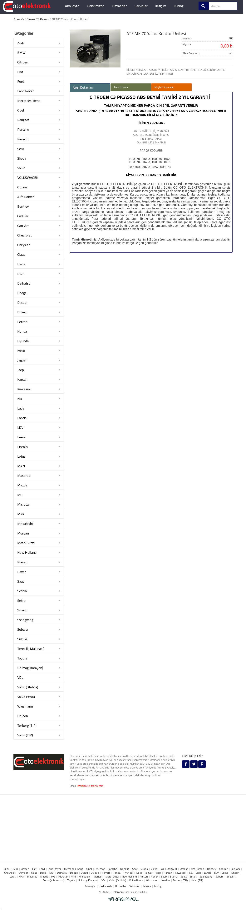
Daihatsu (23, 283)
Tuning (179, 5)
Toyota (22, 658)
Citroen (31, 19)
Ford (20, 81)
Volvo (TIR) (25, 735)
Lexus (21, 437)
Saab (21, 581)
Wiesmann (25, 706)
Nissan (22, 562)
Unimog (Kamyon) (30, 667)
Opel (20, 110)
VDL (20, 677)
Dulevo (22, 312)
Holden (22, 716)
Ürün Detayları (83, 87)
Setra (21, 600)
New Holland (27, 552)
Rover (21, 571)
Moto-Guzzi (26, 542)
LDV (20, 427)
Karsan (22, 379)
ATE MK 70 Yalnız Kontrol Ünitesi (156, 33)
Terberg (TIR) (27, 725)
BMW (21, 52)
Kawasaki (24, 389)
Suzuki (22, 639)
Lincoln (22, 446)
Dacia (21, 264)
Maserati (24, 475)
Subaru (22, 629)
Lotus (21, 456)
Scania (22, 591)
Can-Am (23, 225)
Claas (21, 254)
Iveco (21, 350)
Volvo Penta (26, 696)
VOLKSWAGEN (28, 177)
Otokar (22, 187)
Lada (20, 408)
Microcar (23, 504)
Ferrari (22, 321)
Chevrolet (24, 235)
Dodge (22, 293)
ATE (231, 38)
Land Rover (25, 91)
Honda (22, 331)
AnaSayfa (72, 5)
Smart (22, 610)
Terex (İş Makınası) (30, 648)
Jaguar (22, 360)
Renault (23, 139)
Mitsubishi (25, 523)
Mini (20, 514)
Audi (20, 43)
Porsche (23, 129)
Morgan (23, 533)
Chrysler (23, 244)
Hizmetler (119, 5)
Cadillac (22, 216)
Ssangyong (25, 619)
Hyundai (23, 341)
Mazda (22, 485)
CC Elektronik (115, 892)
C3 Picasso (43, 19)
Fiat (20, 71)
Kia (19, 398)
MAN (21, 466)
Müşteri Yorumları (164, 87)
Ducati (22, 302)
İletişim (160, 5)
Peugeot (23, 119)
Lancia (22, 417)
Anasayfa (18, 19)
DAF (20, 273)
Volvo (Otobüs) (27, 687)
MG (19, 494)
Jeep (20, 369)
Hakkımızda (95, 5)
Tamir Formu (121, 87)
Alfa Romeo (25, 196)
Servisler (141, 5)
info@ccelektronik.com (90, 786)
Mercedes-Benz (28, 100)
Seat (20, 148)
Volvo (21, 168)
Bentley (23, 206)
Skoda (21, 158)
